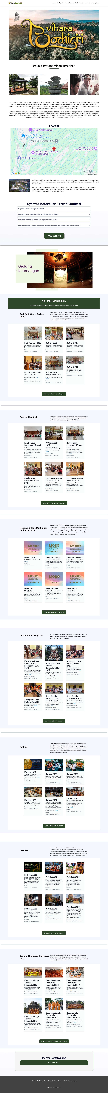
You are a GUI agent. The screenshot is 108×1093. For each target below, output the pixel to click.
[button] (63, 3)
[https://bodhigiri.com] (15, 2)
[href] (54, 151)
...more (27, 347)
